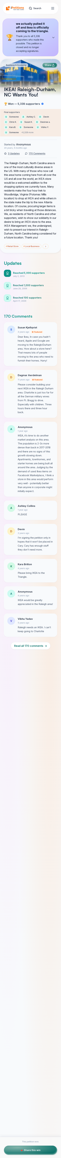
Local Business (31, 246)
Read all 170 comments (30, 645)
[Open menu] (52, 8)
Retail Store (12, 246)
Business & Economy (16, 65)
